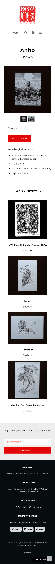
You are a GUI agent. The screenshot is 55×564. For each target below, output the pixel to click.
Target (22, 492)
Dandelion (27, 350)
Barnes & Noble (31, 489)
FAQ (38, 473)
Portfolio (29, 473)
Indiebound (33, 492)
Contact (45, 473)
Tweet (17, 529)
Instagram (36, 507)
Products (19, 473)
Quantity (12, 128)
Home (9, 473)
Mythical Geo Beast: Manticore (27, 405)
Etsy (10, 489)
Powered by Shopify (27, 545)
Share (29, 529)
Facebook (22, 507)
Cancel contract (42, 559)
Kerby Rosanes (40, 542)
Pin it (41, 529)
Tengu (27, 301)
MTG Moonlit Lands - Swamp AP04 (27, 245)
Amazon (18, 489)
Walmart (44, 489)
